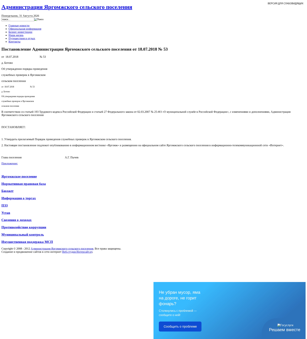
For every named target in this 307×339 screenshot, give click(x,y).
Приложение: (9, 163)
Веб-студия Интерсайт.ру (77, 251)
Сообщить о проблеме (180, 326)
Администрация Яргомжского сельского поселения (62, 248)
